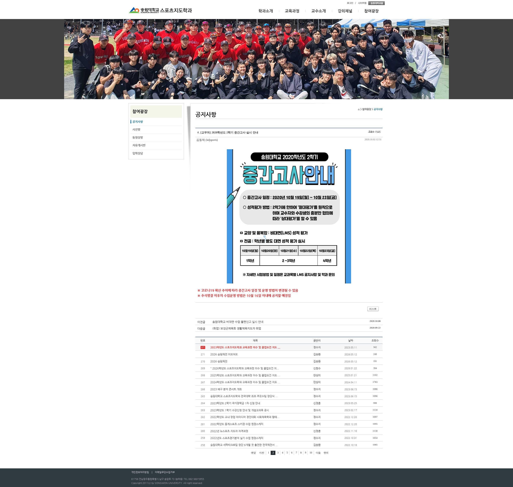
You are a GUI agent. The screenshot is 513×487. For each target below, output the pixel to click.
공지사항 (137, 121)
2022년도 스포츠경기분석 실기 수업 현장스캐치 (236, 438)
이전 (261, 452)
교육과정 (292, 11)
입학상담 (137, 153)
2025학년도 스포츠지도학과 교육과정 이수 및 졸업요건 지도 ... (245, 375)
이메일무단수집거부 (165, 472)
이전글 (201, 322)
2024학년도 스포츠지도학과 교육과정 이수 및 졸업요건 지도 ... (245, 382)
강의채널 (345, 11)
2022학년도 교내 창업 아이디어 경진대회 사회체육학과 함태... (244, 416)
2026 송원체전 (218, 361)
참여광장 (371, 11)
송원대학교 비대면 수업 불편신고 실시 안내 (237, 321)
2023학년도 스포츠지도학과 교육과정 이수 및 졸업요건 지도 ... (245, 347)
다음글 (201, 328)
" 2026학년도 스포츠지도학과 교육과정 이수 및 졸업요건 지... (244, 368)
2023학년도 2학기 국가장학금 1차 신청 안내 (235, 403)
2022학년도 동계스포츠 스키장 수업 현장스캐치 (236, 423)
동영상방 (137, 137)
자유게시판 (138, 145)
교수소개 (318, 11)
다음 (318, 452)
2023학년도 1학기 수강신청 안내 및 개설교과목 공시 (239, 410)
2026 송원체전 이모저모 (224, 354)
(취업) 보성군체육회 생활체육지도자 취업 (236, 328)
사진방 (136, 129)
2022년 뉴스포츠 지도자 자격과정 (229, 431)
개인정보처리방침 (140, 472)
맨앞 (253, 452)
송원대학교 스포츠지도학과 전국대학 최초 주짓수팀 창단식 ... (244, 396)
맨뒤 (326, 452)
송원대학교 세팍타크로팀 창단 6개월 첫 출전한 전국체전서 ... (244, 444)
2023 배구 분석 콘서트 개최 (226, 389)
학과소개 (266, 11)
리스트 (373, 309)
